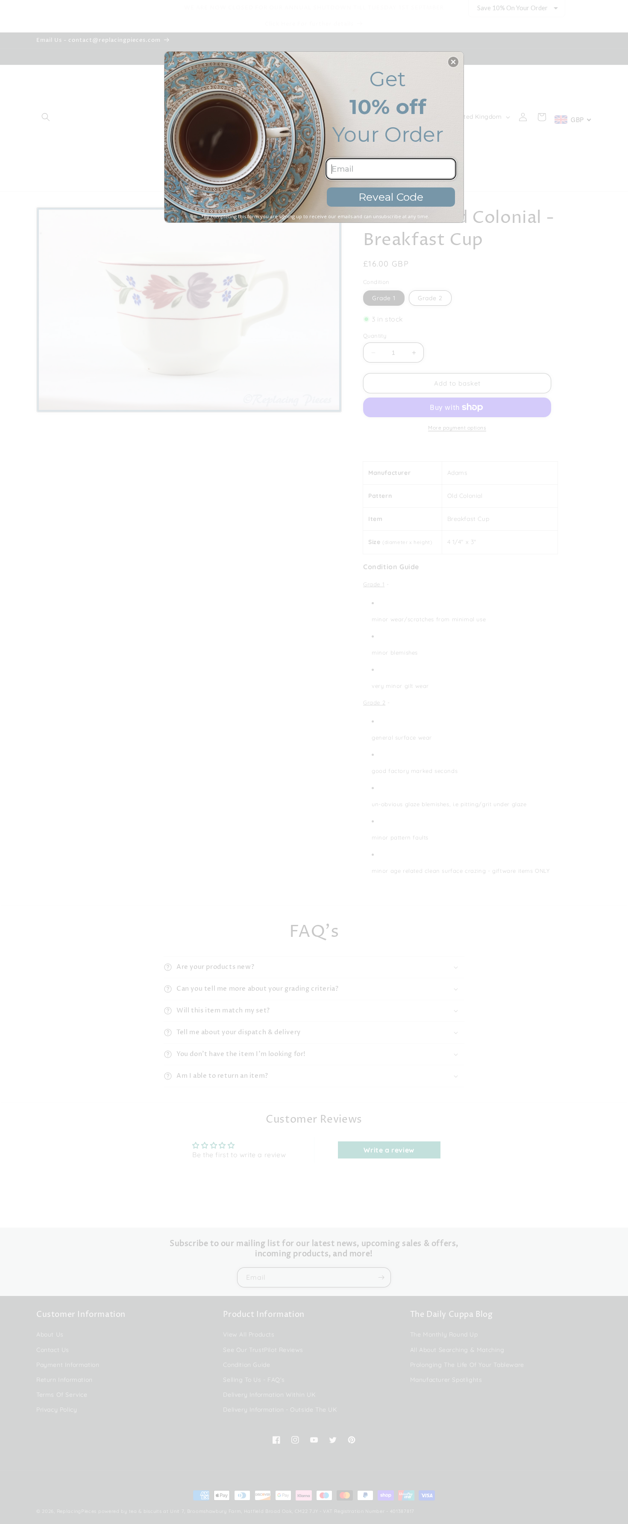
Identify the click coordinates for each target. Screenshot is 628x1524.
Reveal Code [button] (390, 196)
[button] (453, 62)
